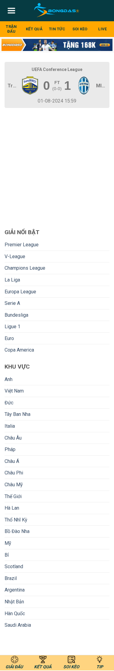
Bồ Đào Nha (17, 531)
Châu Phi (14, 473)
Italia (10, 426)
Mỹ (8, 543)
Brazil (11, 578)
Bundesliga (16, 315)
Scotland (14, 566)
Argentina (15, 590)
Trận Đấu (11, 29)
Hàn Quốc (15, 613)
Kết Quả (34, 29)
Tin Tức (57, 29)
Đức (9, 403)
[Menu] (11, 10)
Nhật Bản (14, 602)
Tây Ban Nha (17, 414)
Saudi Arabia (18, 625)
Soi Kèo (80, 29)
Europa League (20, 292)
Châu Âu (13, 438)
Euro (9, 338)
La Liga (12, 280)
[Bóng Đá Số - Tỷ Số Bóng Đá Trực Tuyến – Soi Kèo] (57, 10)
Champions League (25, 268)
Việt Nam (14, 391)
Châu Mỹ (14, 484)
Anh (8, 379)
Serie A (12, 303)
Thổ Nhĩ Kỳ (16, 520)
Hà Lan (12, 508)
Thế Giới (13, 496)
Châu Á (12, 461)
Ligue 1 (12, 326)
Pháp (10, 449)
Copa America (19, 350)
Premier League (22, 245)
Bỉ (7, 555)
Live (102, 29)
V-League (15, 256)
